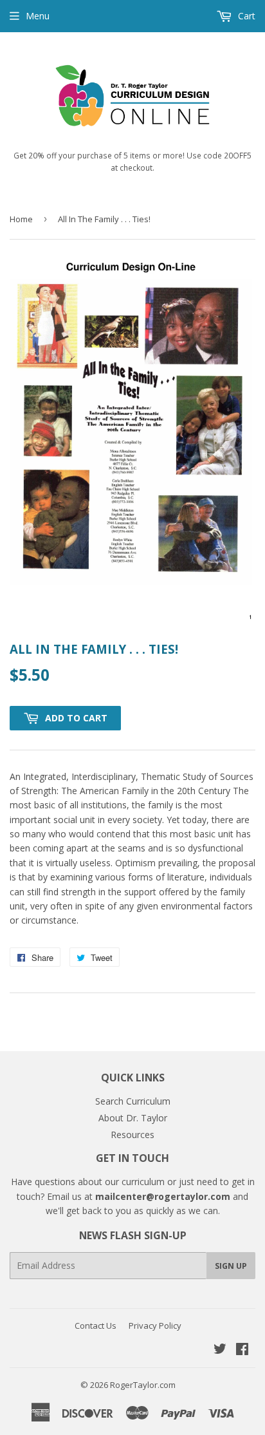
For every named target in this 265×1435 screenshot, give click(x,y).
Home (21, 219)
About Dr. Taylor (132, 1118)
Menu (38, 16)
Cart (245, 16)
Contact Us (95, 1325)
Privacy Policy (155, 1325)
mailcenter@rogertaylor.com (162, 1196)
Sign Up (231, 1265)
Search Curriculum (132, 1101)
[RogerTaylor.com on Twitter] (220, 1350)
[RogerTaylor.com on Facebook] (242, 1350)
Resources (132, 1134)
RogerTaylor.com (143, 1385)
